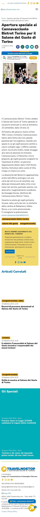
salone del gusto (10, 223)
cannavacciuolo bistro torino (15, 219)
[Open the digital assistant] (31, 508)
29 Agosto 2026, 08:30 (9, 418)
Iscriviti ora (9, 251)
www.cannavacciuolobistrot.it (15, 215)
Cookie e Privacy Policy (9, 512)
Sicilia (19, 418)
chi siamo (10, 3)
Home (4, 18)
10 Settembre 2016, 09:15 (10, 378)
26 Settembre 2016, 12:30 (10, 304)
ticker (24, 3)
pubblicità (18, 3)
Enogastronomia (27, 223)
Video (20, 301)
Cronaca (5, 337)
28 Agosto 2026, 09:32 (9, 451)
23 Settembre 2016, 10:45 (10, 341)
